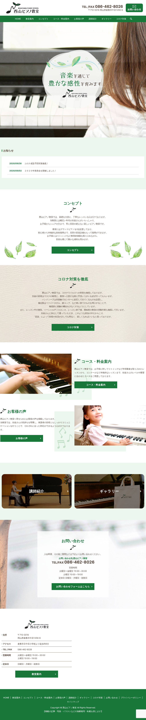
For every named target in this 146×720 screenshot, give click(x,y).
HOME (18, 19)
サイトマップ (73, 701)
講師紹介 (93, 19)
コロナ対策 (121, 19)
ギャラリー (106, 19)
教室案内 (30, 19)
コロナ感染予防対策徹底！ (36, 163)
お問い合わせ (112, 697)
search (131, 19)
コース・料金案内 (61, 19)
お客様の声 (79, 19)
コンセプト (43, 19)
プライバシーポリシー (131, 697)
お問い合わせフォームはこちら (73, 586)
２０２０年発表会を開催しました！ (40, 170)
